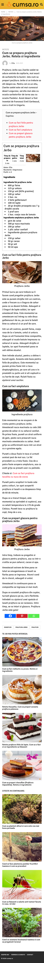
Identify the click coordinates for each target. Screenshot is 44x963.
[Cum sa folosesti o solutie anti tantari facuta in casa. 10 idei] (22, 884)
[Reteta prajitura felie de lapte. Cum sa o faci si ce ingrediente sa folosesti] (22, 727)
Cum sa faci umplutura (20, 129)
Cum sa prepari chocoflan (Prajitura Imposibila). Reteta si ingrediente (17, 783)
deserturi (8, 627)
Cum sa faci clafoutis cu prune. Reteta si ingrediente (19, 670)
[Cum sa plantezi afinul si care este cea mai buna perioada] (22, 809)
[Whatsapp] (33, 616)
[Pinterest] (22, 616)
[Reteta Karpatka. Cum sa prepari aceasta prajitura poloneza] (22, 689)
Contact (30, 955)
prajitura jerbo (21, 627)
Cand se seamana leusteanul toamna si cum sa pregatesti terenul (21, 940)
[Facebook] (10, 616)
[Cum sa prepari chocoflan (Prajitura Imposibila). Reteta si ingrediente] (22, 765)
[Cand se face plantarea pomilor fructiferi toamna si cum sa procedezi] (22, 847)
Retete (5, 49)
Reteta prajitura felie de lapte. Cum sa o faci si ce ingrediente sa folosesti (21, 745)
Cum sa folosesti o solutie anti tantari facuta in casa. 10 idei (21, 903)
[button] (2, 4)
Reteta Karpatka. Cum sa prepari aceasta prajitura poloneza (20, 708)
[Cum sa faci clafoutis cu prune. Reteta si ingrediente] (22, 652)
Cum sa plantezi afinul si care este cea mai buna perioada (20, 827)
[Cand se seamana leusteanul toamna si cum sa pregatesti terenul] (22, 922)
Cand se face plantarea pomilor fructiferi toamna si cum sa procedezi (20, 865)
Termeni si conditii (18, 955)
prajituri (34, 627)
